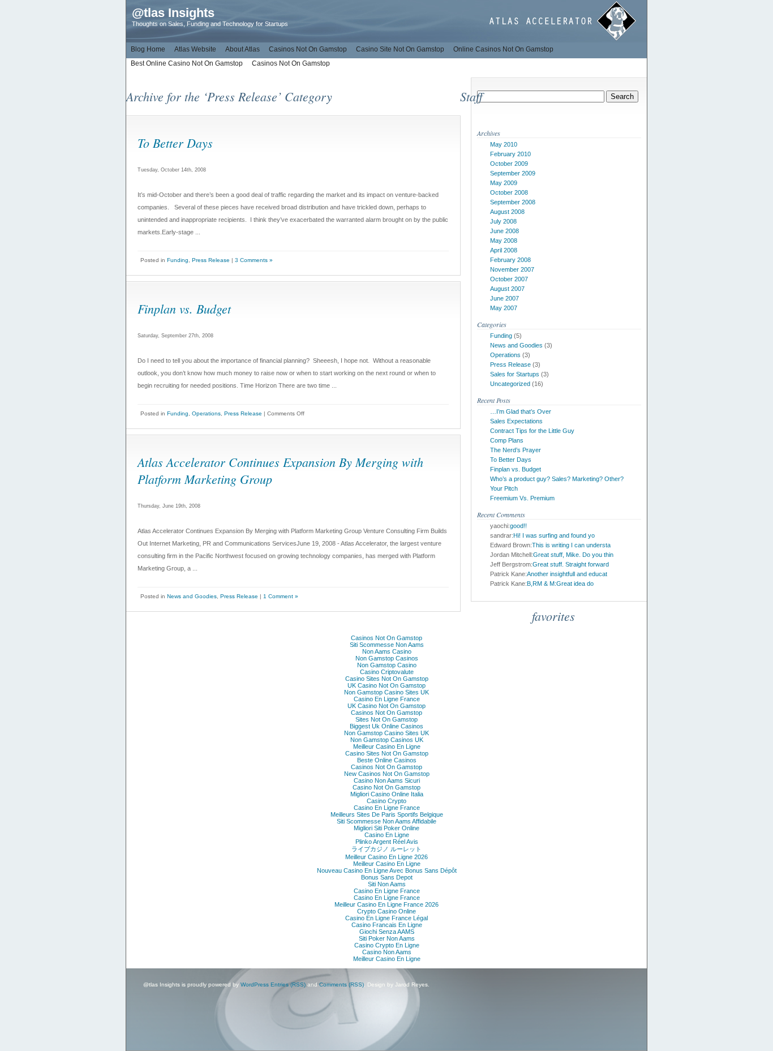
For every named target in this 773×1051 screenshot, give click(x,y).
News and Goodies (192, 596)
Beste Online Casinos (386, 760)
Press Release (211, 260)
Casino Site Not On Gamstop (400, 49)
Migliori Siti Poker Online (386, 828)
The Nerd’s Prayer (515, 450)
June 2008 (504, 231)
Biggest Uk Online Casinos (386, 726)
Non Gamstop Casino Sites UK (386, 692)
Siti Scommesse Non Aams (387, 644)
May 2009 (503, 182)
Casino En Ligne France (387, 699)
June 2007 (504, 298)
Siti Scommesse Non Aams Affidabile (386, 821)
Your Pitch (504, 488)
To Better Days (175, 142)
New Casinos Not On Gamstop (387, 773)
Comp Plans (506, 440)
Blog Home (148, 49)
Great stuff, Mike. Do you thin (573, 554)
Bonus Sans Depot (387, 877)
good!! (518, 525)
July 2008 (503, 221)
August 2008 (507, 211)
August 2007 (507, 288)
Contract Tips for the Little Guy (532, 430)
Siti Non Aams (387, 884)
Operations (206, 413)
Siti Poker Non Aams (387, 938)
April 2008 (503, 250)
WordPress (255, 984)
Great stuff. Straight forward (570, 564)
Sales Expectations (516, 421)
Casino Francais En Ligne (386, 924)
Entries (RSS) (288, 984)
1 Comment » (280, 596)
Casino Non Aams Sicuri (387, 780)
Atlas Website (195, 49)
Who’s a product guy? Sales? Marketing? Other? (557, 478)
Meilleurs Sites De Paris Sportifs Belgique (386, 814)
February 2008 (510, 259)
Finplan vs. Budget (184, 308)
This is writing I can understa (571, 545)
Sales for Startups (514, 374)
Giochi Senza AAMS (386, 931)
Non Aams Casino (386, 651)
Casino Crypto (386, 800)
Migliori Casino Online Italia (386, 794)
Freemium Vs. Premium (522, 498)
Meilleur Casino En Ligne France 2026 (386, 904)
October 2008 (509, 192)
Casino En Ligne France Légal (386, 918)
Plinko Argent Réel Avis (386, 841)
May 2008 (503, 240)
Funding (177, 260)
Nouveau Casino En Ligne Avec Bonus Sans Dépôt (387, 870)
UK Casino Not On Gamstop (386, 685)
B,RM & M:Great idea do (560, 583)
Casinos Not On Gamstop (308, 49)
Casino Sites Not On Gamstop (386, 678)
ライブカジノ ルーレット (386, 849)
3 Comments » (254, 260)
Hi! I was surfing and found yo (554, 535)
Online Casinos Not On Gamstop (503, 49)
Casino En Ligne (386, 834)
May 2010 (503, 144)
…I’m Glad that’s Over (520, 411)
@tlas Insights (173, 13)
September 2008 (512, 202)
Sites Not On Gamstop (386, 719)
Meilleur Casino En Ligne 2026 (386, 856)
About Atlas (242, 49)
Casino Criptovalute (387, 671)
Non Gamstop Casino (386, 665)
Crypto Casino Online (386, 911)
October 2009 (509, 163)
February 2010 (510, 154)
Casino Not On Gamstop (386, 787)
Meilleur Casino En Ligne (386, 746)
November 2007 (512, 269)
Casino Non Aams (386, 952)
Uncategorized (510, 383)
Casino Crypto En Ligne (386, 945)
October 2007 (509, 279)
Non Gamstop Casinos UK (386, 739)
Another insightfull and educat (567, 573)
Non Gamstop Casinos (386, 658)
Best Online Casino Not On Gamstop (187, 63)
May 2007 (503, 307)
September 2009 (512, 173)
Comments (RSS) (341, 984)
